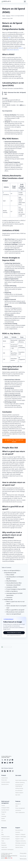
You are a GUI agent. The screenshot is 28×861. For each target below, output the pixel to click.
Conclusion (9, 597)
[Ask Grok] (13, 771)
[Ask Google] (5, 771)
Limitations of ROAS (11, 587)
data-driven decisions (13, 49)
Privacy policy (23, 853)
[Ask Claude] (7, 771)
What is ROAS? (10, 574)
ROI (9, 37)
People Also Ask (8, 599)
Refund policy (23, 858)
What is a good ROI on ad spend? (15, 610)
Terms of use (23, 856)
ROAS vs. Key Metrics (12, 591)
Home (3, 15)
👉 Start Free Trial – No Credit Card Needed (14, 440)
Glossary (8, 15)
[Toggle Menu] (24, 1)
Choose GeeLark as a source (14, 632)
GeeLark (21, 48)
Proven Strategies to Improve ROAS (16, 589)
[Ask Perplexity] (10, 771)
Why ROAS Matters (11, 581)
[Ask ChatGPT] (2, 771)
